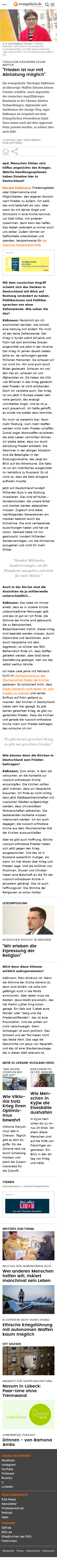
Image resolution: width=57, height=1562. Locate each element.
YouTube (7, 1469)
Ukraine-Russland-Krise (36, 1186)
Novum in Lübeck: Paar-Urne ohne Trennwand (22, 1391)
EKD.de (7, 1532)
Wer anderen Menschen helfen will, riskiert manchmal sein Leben (28, 1276)
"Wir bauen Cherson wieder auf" (13, 1072)
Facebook (8, 1460)
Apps (5, 1517)
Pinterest (8, 1473)
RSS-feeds (9, 1499)
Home (6, 151)
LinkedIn (7, 1486)
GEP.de (6, 1527)
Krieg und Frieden (12, 143)
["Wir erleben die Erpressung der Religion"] (28, 920)
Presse (20, 1551)
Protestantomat (13, 1508)
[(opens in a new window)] (27, 264)
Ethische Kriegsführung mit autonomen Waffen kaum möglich (28, 1329)
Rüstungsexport (11, 1186)
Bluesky (7, 1478)
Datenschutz (33, 1551)
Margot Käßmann (16, 187)
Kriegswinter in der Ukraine (41, 1071)
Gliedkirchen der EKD (17, 1536)
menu (4, 5)
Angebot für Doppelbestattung (27, 1381)
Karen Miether (32, 140)
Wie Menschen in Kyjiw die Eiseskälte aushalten (41, 1103)
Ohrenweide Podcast (19, 1435)
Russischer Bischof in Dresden (27, 939)
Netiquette (8, 1551)
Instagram (9, 1464)
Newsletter (9, 1503)
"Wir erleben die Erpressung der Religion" (19, 951)
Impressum (48, 1551)
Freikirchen (9, 1541)
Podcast (7, 1512)
